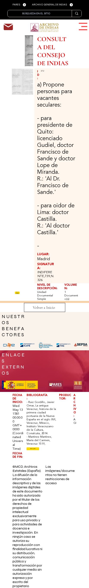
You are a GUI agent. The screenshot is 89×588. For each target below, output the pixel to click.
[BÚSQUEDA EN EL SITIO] (76, 13)
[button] (33, 448)
